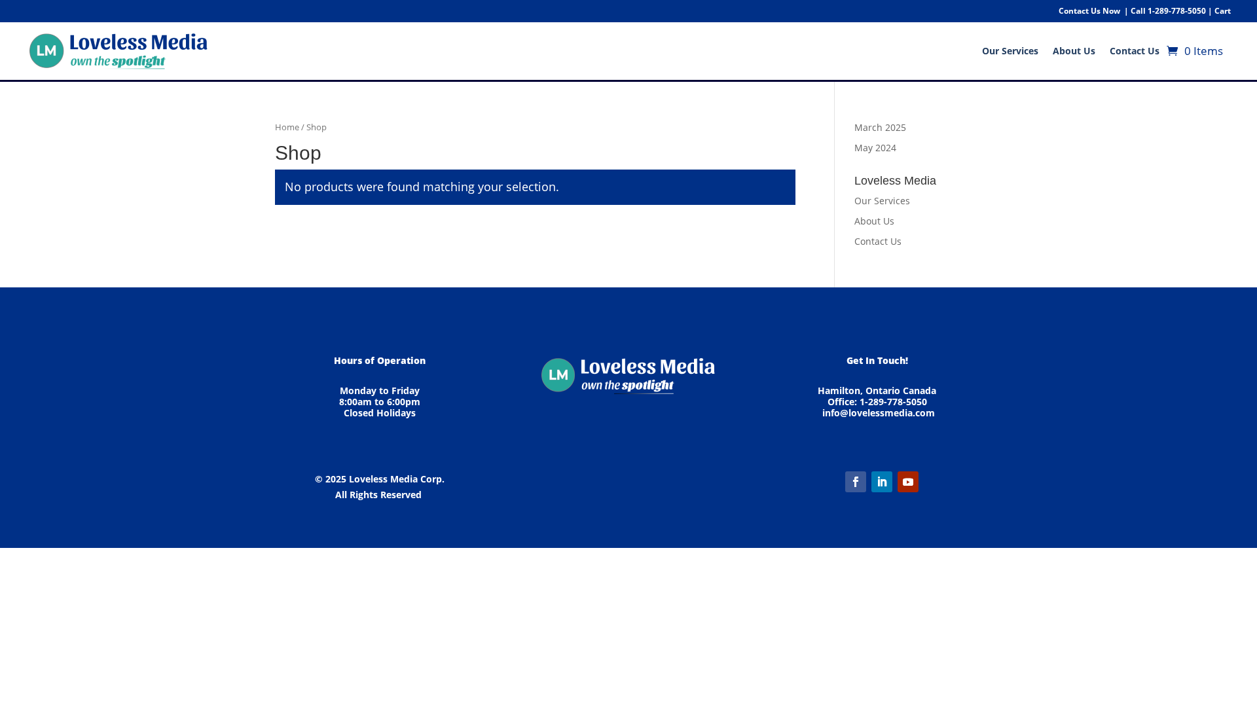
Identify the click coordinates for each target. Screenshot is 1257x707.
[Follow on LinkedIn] (881, 481)
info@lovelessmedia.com (878, 413)
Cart (1222, 10)
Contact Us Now (1089, 10)
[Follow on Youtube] (908, 481)
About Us (1074, 51)
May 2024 (875, 147)
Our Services (1010, 51)
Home (287, 127)
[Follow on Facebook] (855, 481)
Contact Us (1134, 51)
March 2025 (880, 127)
